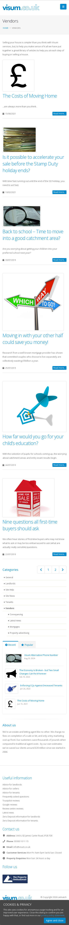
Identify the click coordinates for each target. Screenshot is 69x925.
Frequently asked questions (16, 796)
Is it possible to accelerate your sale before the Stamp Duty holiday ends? (33, 164)
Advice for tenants (11, 792)
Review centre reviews (13, 808)
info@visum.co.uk (21, 847)
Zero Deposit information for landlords (21, 816)
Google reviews (10, 804)
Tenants (9, 602)
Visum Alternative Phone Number (41, 655)
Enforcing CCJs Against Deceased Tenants (41, 685)
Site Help (10, 589)
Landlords (10, 583)
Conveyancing (16, 614)
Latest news (15, 620)
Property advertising (19, 633)
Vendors (10, 608)
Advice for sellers (11, 788)
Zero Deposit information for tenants (20, 820)
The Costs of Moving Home (30, 95)
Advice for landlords (12, 784)
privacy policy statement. (53, 915)
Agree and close (54, 920)
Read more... (59, 113)
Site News (10, 595)
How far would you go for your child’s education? (33, 439)
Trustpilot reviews (11, 800)
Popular (28, 644)
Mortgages (15, 626)
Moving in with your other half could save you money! (33, 338)
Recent (12, 644)
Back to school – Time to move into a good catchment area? (33, 234)
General (9, 577)
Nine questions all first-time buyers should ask (30, 525)
